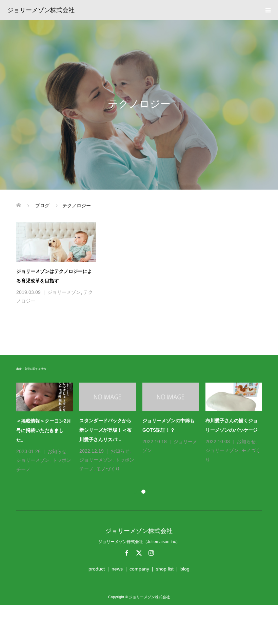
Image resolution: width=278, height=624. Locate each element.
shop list (165, 569)
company (139, 569)
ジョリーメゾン (64, 292)
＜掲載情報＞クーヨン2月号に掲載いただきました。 (43, 430)
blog (185, 569)
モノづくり (108, 469)
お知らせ (56, 451)
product (96, 569)
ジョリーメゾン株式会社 (41, 10)
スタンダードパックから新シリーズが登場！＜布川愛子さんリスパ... (105, 430)
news (117, 569)
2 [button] (143, 492)
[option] (142, 428)
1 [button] (135, 492)
